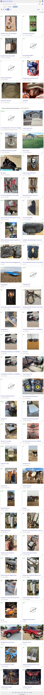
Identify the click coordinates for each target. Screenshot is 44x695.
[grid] (6, 9)
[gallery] (8, 9)
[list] (1, 9)
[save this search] (42, 4)
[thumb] (4, 9)
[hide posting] (20, 35)
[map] (10, 9)
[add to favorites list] (1, 35)
